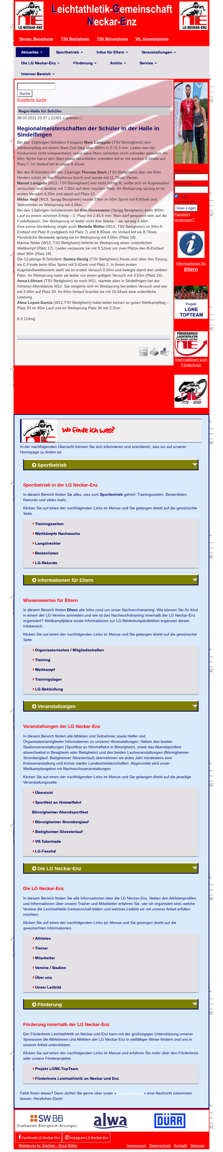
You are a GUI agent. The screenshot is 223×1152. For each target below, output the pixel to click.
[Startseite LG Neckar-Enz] (111, 15)
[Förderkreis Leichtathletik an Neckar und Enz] (191, 344)
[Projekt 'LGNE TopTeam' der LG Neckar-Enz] (191, 302)
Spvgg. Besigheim (36, 39)
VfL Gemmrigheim (151, 39)
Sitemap (197, 1145)
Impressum (136, 1145)
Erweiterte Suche (32, 99)
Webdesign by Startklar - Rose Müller (47, 1146)
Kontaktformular (130, 1093)
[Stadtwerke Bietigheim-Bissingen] (47, 1120)
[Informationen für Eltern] (191, 244)
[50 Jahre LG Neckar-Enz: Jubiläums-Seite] (191, 391)
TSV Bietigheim (75, 39)
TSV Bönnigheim (112, 39)
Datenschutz (160, 1145)
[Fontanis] (110, 1120)
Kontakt (180, 1145)
